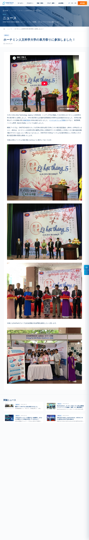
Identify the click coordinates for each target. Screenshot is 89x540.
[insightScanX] (86, 272)
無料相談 (82, 3)
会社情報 (60, 3)
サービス (20, 3)
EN (72, 3)
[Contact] (86, 267)
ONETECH (27, 120)
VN (75, 3)
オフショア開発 (60, 120)
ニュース (13, 10)
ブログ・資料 (50, 3)
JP (69, 3)
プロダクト (30, 3)
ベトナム (52, 120)
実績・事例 (40, 3)
